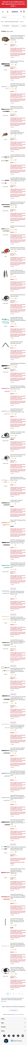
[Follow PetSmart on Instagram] (9, 1036)
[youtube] (23, 1036)
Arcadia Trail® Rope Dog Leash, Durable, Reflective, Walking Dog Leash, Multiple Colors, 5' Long (18, 179)
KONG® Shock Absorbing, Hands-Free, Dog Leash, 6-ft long (16, 108)
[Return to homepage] (15, 11)
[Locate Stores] (21, 12)
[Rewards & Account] (7, 12)
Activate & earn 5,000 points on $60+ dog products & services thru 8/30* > (13, 4)
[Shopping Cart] (24, 12)
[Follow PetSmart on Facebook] (4, 1036)
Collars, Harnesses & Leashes (11, 21)
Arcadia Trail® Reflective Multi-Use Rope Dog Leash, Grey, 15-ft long (17, 156)
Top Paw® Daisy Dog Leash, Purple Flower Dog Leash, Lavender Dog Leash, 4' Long (17, 410)
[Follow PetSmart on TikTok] (18, 1036)
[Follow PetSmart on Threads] (13, 1036)
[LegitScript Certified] (6, 1041)
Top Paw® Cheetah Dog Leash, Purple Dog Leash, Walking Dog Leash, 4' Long (17, 85)
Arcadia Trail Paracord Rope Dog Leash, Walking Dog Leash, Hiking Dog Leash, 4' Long (18, 848)
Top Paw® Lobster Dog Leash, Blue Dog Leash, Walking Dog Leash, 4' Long (17, 593)
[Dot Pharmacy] (16, 1041)
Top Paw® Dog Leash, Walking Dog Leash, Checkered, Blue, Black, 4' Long (17, 749)
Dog (2, 21)
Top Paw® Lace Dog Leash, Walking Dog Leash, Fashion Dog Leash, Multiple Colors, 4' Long (17, 618)
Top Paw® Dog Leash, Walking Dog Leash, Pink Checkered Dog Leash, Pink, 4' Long (17, 387)
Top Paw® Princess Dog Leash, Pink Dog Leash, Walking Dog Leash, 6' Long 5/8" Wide (17, 726)
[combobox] (13, 17)
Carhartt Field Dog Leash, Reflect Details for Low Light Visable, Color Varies (17, 132)
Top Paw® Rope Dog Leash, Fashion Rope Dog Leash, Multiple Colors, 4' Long (18, 479)
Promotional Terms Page (19, 1014)
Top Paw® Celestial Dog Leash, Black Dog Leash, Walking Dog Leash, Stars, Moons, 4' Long (17, 541)
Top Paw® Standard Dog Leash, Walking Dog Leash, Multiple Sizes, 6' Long (17, 203)
